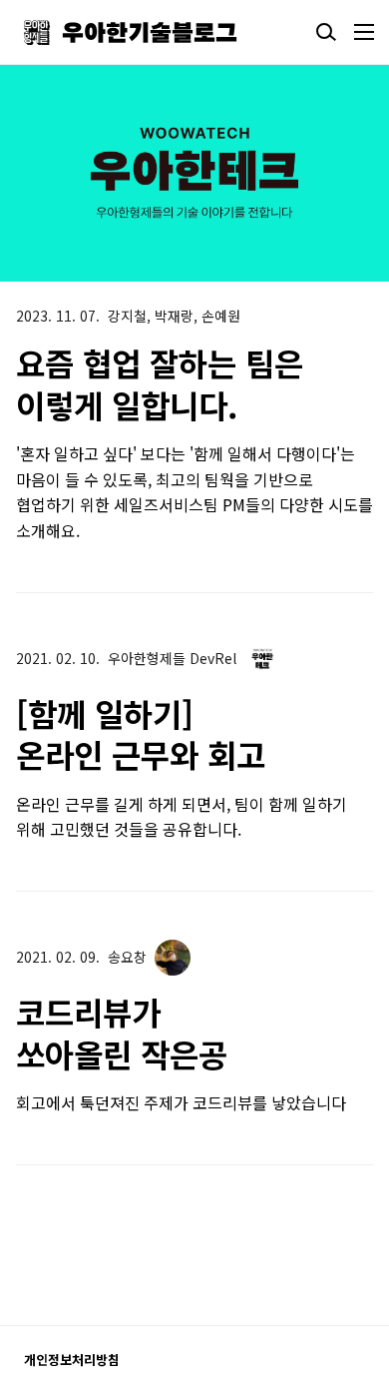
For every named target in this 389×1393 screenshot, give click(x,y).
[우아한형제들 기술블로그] (130, 32)
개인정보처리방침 (72, 1359)
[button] (275, 173)
